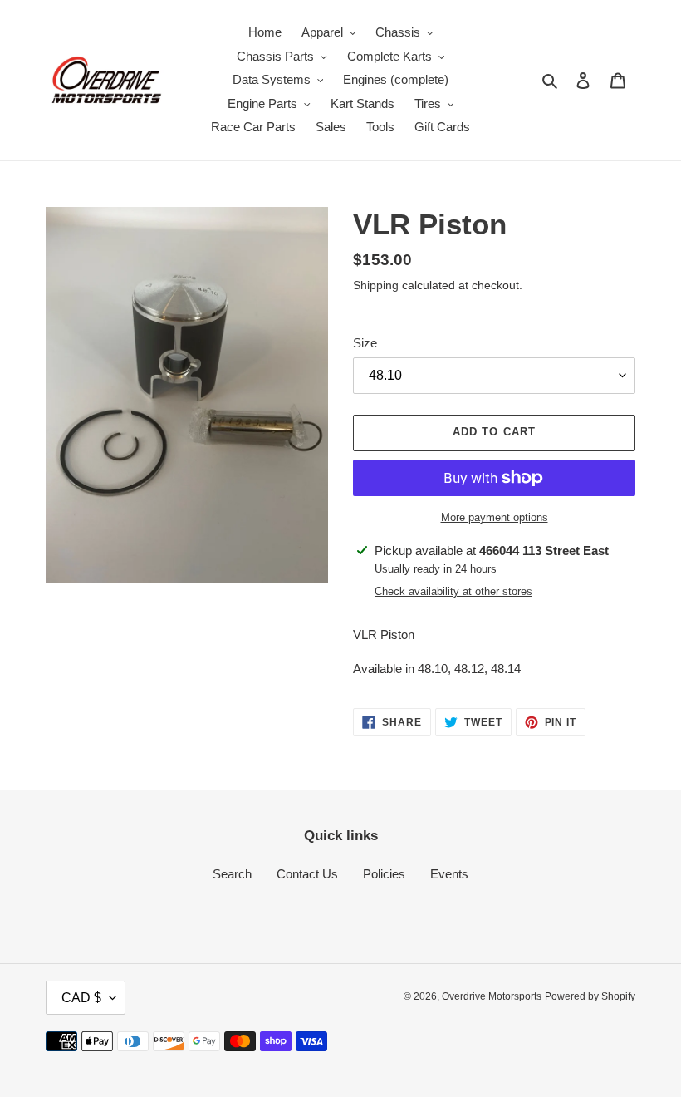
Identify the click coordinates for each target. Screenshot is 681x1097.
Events (449, 874)
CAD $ (81, 998)
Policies (384, 874)
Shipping (376, 285)
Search (232, 874)
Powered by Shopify (590, 996)
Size (365, 343)
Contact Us (307, 874)
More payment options (494, 517)
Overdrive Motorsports (491, 996)
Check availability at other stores (453, 591)
